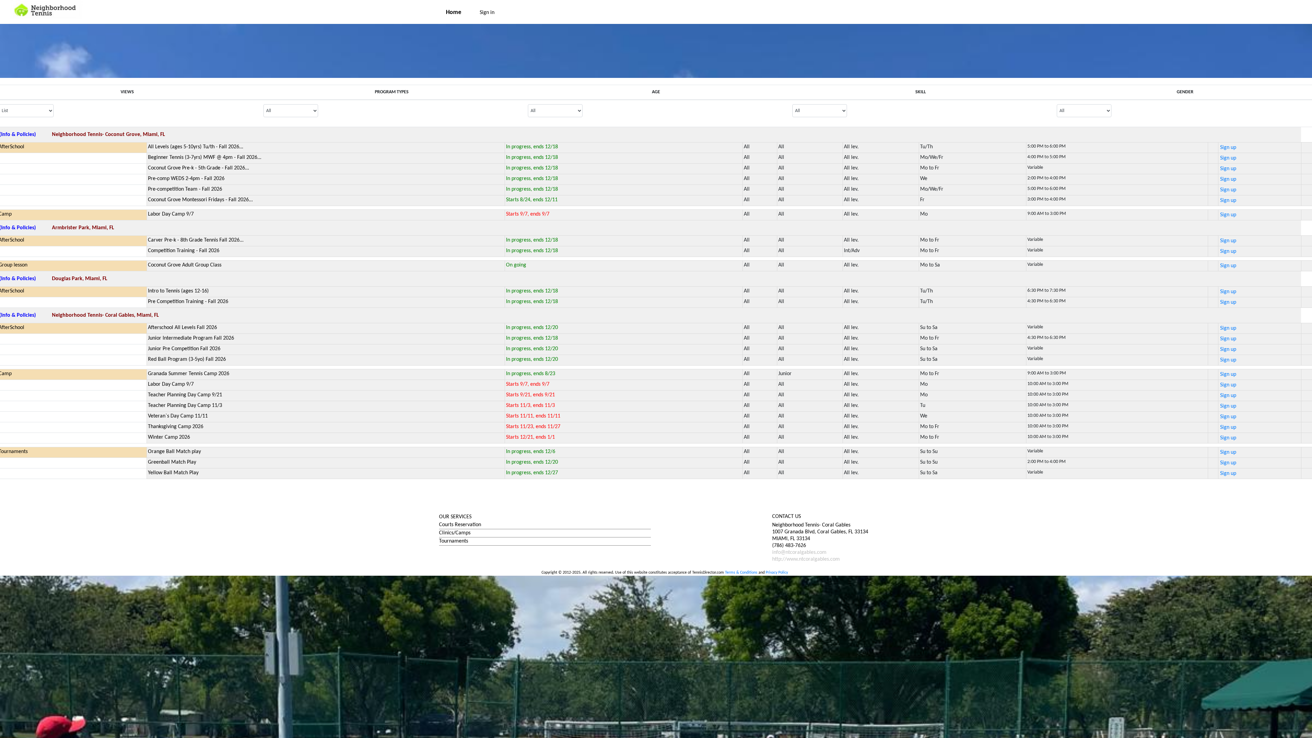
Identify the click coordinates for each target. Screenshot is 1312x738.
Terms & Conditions (741, 573)
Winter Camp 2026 (169, 437)
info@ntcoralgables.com (799, 552)
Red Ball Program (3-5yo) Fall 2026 (187, 359)
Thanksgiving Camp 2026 (175, 426)
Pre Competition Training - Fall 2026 (188, 301)
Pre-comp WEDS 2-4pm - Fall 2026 (186, 178)
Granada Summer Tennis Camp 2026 (188, 374)
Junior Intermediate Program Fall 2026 (191, 338)
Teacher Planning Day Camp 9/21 (185, 395)
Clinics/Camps (454, 533)
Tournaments (453, 541)
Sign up (1228, 147)
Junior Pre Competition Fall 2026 (184, 349)
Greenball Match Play (172, 462)
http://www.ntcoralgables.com (806, 559)
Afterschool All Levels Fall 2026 (182, 327)
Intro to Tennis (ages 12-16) (178, 291)
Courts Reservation (460, 525)
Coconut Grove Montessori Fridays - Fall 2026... (200, 200)
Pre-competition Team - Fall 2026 (185, 189)
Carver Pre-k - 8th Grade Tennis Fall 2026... (196, 240)
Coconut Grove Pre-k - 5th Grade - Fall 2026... (198, 168)
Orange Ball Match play (174, 451)
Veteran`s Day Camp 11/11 (178, 416)
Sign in (487, 12)
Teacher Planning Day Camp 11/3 (185, 405)
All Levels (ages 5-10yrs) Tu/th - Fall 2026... (195, 147)
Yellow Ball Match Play (173, 473)
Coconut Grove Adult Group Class (184, 265)
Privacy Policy (777, 573)
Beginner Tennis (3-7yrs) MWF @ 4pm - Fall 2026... (204, 157)
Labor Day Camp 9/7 (171, 214)
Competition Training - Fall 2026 (183, 251)
